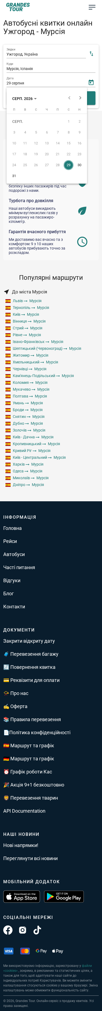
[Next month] (80, 98)
